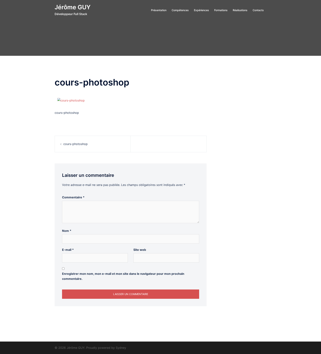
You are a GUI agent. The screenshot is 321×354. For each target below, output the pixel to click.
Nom (66, 231)
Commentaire (73, 197)
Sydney (121, 348)
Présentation (158, 10)
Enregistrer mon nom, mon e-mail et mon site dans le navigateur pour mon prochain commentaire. (123, 276)
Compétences (180, 10)
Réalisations (240, 10)
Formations (221, 10)
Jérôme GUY (73, 7)
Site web (139, 250)
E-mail (68, 250)
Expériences (201, 10)
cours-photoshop (75, 144)
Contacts (258, 10)
